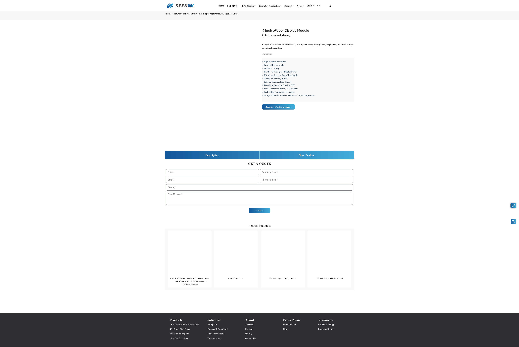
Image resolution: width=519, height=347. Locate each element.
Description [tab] (212, 155)
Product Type (276, 48)
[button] (238, 5)
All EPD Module (288, 44)
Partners (249, 329)
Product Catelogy (326, 324)
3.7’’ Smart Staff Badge (180, 329)
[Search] (330, 6)
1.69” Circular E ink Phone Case (184, 324)
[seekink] (180, 5)
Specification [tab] (307, 155)
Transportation (214, 338)
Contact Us (250, 338)
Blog (285, 329)
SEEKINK (249, 324)
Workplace (212, 324)
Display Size (331, 44)
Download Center (326, 329)
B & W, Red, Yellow (305, 44)
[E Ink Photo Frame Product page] (236, 259)
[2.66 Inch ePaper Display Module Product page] (329, 259)
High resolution (189, 14)
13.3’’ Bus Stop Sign (179, 338)
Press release (289, 324)
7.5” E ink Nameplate (179, 334)
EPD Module (343, 44)
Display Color (319, 44)
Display (269, 53)
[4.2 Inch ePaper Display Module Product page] (283, 259)
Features (177, 14)
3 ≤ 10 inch (276, 44)
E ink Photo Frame (215, 334)
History (248, 334)
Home (168, 14)
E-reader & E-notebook (217, 329)
